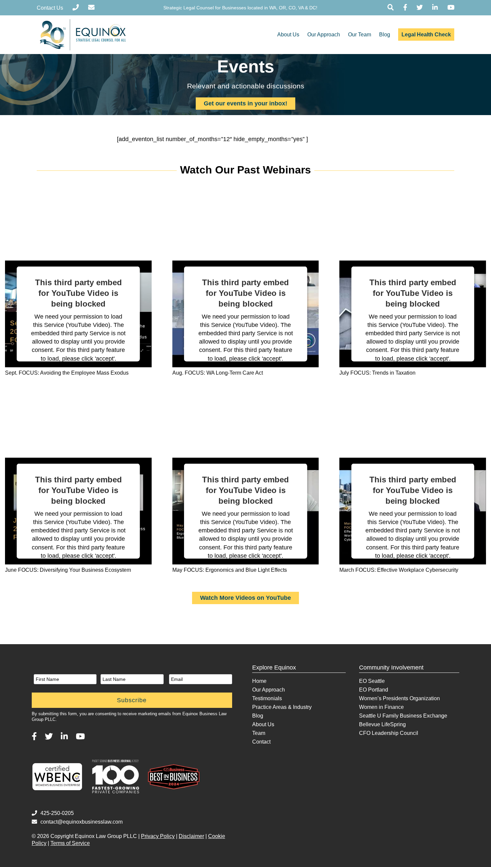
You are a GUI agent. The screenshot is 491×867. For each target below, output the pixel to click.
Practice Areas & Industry (282, 707)
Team (258, 733)
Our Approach (323, 34)
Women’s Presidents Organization (399, 698)
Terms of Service (70, 843)
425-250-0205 (57, 813)
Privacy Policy (158, 836)
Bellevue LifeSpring (382, 724)
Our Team (359, 34)
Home (259, 681)
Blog (384, 34)
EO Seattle (372, 681)
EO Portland (373, 690)
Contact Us (50, 8)
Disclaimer (191, 836)
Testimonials (267, 698)
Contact (261, 742)
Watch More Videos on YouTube (245, 597)
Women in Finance (381, 707)
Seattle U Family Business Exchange (403, 716)
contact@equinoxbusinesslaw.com (81, 822)
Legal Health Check (426, 34)
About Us (288, 34)
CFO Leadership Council (388, 733)
